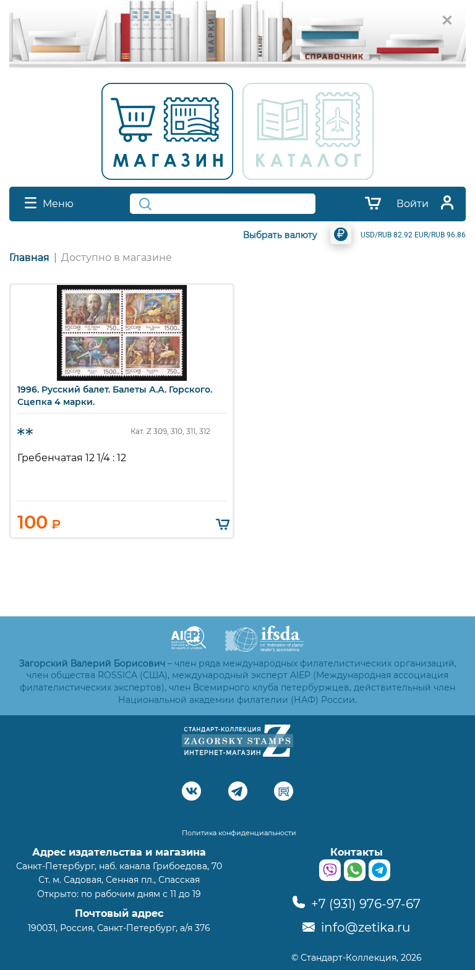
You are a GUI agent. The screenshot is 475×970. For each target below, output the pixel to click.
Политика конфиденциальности (239, 832)
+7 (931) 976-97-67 (364, 903)
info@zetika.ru (364, 927)
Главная (29, 257)
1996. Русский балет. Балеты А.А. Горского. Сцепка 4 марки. (114, 395)
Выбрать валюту (280, 234)
